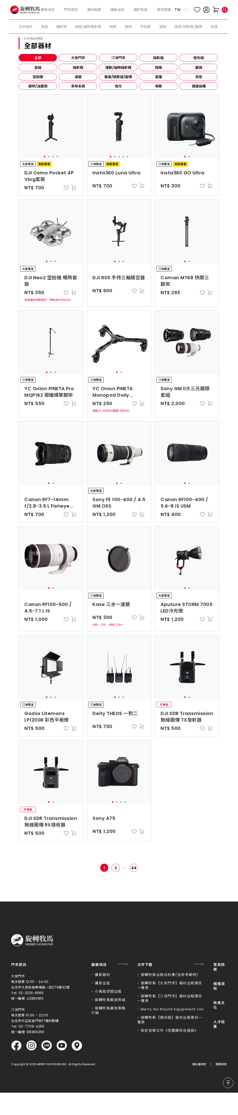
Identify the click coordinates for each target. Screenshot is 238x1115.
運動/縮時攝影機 (88, 26)
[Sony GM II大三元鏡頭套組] (187, 342)
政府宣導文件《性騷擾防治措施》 (169, 1030)
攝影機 (61, 26)
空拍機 (145, 26)
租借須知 (219, 986)
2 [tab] (49, 156)
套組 (44, 26)
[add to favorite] (66, 187)
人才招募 (219, 1024)
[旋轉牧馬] (25, 10)
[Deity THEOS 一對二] (119, 667)
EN (186, 9)
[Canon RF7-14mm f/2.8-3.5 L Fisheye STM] (51, 453)
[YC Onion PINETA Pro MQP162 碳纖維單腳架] (51, 342)
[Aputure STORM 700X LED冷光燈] (187, 558)
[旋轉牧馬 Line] (46, 1045)
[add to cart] (73, 187)
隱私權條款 (199, 1064)
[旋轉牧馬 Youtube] (61, 1045)
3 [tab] (53, 156)
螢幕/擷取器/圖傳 (188, 26)
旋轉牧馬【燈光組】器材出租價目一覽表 (169, 1020)
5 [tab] (127, 156)
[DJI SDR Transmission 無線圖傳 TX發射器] (187, 667)
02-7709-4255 (31, 1026)
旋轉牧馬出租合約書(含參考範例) (169, 974)
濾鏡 (162, 26)
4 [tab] (57, 156)
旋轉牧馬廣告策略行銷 (108, 1010)
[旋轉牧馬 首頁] (32, 940)
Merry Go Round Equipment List (172, 1009)
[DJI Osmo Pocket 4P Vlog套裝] (51, 127)
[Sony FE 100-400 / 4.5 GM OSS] (119, 453)
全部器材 (26, 26)
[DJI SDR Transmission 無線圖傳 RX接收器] (51, 772)
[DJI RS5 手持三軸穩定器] (119, 232)
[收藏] (197, 10)
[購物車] (215, 10)
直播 (213, 26)
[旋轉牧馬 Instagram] (31, 1045)
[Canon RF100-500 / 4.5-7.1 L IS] (51, 558)
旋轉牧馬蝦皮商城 (110, 999)
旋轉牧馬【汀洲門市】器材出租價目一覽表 (169, 998)
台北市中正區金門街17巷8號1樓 (35, 1020)
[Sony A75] (119, 772)
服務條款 (221, 1064)
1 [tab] (44, 156)
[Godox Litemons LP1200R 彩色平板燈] (51, 667)
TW (178, 9)
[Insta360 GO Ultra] (187, 127)
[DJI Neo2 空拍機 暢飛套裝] (51, 232)
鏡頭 (128, 26)
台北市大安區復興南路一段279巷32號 (40, 987)
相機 (112, 26)
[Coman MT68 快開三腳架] (187, 232)
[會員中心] (206, 10)
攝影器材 (102, 974)
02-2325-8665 (31, 993)
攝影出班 (102, 983)
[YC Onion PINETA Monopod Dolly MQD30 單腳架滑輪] (119, 342)
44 (133, 867)
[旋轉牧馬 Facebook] (16, 1045)
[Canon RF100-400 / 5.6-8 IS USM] (187, 453)
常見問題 (219, 967)
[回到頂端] (228, 1083)
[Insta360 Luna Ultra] (119, 127)
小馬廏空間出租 (108, 991)
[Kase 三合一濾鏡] (119, 558)
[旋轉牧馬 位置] (77, 1045)
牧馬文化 (219, 1005)
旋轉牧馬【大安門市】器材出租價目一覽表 (169, 985)
